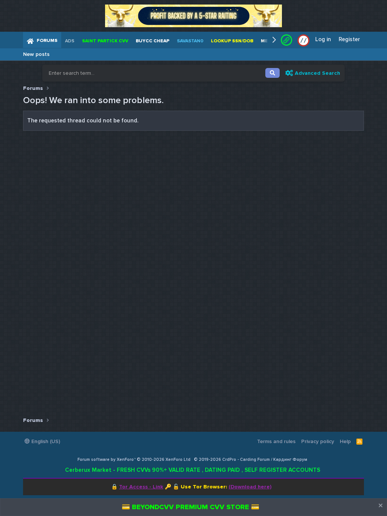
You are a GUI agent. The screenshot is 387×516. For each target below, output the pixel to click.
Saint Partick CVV (105, 41)
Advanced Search (317, 73)
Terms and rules (276, 441)
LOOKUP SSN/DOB (232, 41)
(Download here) (250, 487)
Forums (47, 40)
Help (345, 441)
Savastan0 (190, 41)
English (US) (45, 441)
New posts (36, 54)
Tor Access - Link (141, 487)
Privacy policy (317, 441)
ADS (69, 41)
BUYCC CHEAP (152, 41)
